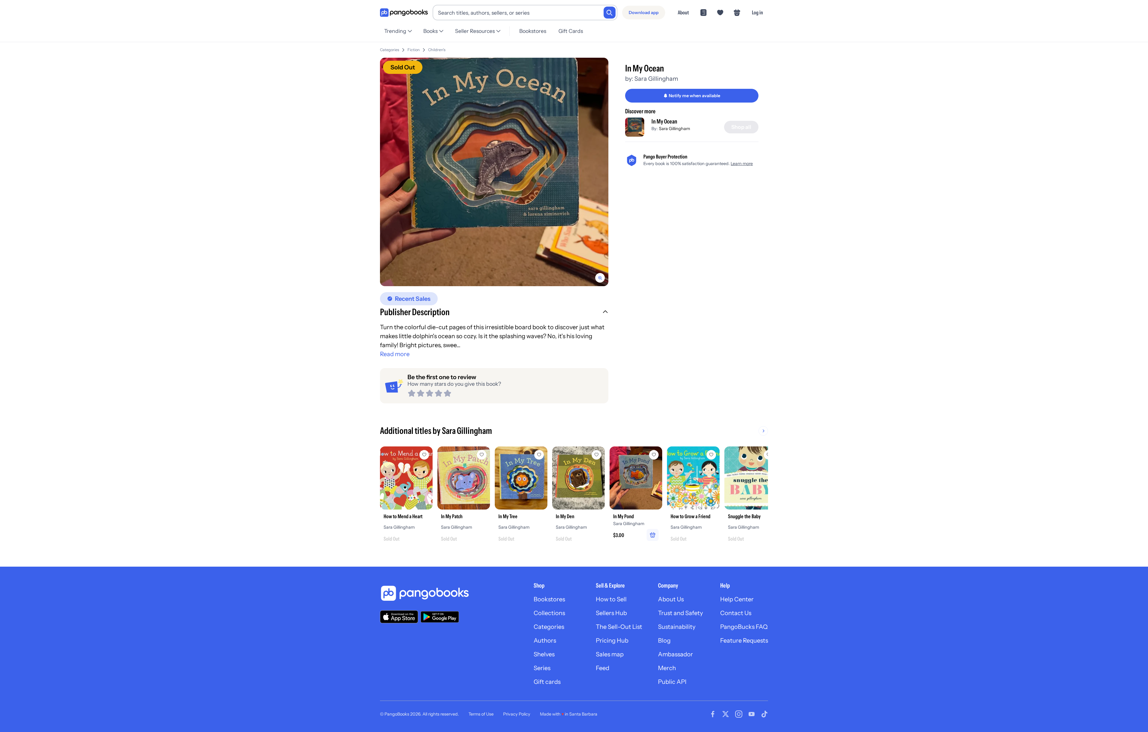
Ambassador (675, 654)
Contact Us (735, 613)
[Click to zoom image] (494, 172)
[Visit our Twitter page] (725, 714)
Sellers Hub (611, 613)
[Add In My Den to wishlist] (596, 455)
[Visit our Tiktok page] (764, 714)
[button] (494, 313)
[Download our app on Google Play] (440, 617)
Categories (389, 50)
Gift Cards (570, 31)
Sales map (610, 654)
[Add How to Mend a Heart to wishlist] (424, 455)
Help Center (737, 599)
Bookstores (532, 31)
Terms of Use (481, 714)
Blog (664, 640)
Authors (545, 640)
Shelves (544, 654)
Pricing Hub (612, 640)
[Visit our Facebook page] (712, 714)
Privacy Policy (516, 714)
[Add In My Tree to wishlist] (539, 455)
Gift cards (547, 681)
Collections (549, 613)
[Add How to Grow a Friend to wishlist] (711, 455)
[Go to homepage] (404, 12)
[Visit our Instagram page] (738, 714)
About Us (671, 599)
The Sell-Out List (619, 626)
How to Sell (611, 599)
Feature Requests (744, 640)
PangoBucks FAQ (744, 626)
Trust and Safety (680, 613)
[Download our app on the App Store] (399, 616)
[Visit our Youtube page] (751, 714)
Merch (667, 668)
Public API (672, 681)
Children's (436, 50)
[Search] (610, 13)
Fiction (413, 50)
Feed (602, 668)
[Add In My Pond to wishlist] (654, 455)
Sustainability (676, 626)
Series (542, 668)
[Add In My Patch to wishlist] (481, 455)
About (683, 12)
